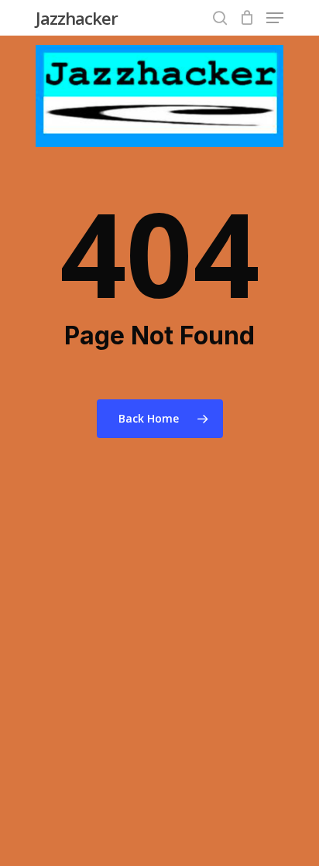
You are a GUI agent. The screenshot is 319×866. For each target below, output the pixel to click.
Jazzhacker (77, 17)
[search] (220, 17)
